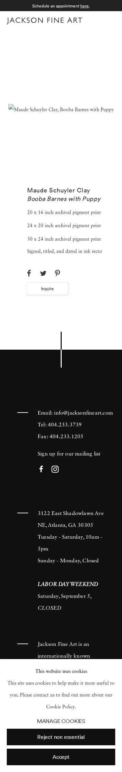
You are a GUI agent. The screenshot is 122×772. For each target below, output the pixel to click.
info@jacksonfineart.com (83, 413)
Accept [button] (61, 756)
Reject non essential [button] (61, 736)
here (84, 6)
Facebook (41, 469)
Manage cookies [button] (61, 721)
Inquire (47, 288)
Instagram (55, 469)
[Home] (44, 21)
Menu (109, 20)
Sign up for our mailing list (69, 454)
